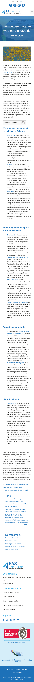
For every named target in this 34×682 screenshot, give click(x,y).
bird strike (25, 507)
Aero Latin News (12, 280)
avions (20, 507)
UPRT (25, 525)
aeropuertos (8, 501)
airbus (14, 501)
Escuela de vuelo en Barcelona (15, 547)
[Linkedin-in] (14, 620)
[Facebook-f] (4, 620)
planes (16, 522)
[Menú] (32, 12)
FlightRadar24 (11, 403)
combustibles (16, 509)
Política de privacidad (21, 669)
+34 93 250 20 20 (8, 580)
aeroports (20, 499)
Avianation (10, 191)
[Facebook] (23, 5)
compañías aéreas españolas (18, 511)
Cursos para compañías (13, 544)
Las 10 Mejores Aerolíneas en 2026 (16, 490)
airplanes (8, 504)
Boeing (6, 509)
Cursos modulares (11, 541)
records (20, 522)
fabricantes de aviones (11, 517)
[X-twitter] (14, 5)
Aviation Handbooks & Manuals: (17, 302)
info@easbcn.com (8, 583)
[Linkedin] (19, 5)
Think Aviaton (11, 235)
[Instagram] (10, 5)
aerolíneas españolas (11, 499)
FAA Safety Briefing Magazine (17, 257)
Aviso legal (10, 669)
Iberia (20, 520)
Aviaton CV (11, 135)
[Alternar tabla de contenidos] (22, 122)
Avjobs (9, 164)
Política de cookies (17, 672)
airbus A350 (19, 501)
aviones (14, 507)
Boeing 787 (11, 509)
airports (15, 504)
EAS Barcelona (7, 72)
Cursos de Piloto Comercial (14, 538)
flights (15, 520)
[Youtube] (18, 620)
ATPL (19, 504)
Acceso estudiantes (11, 550)
